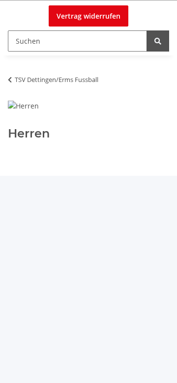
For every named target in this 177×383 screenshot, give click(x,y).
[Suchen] (158, 41)
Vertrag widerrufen (88, 16)
